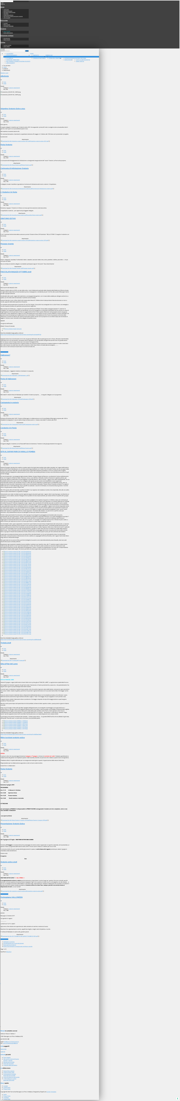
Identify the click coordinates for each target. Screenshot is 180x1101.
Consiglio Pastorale (8, 26)
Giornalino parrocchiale (9, 12)
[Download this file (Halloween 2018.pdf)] (12, 399)
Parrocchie (4, 20)
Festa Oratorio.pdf (27, 165)
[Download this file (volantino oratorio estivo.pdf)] (14, 891)
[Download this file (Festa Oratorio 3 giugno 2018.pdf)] (15, 820)
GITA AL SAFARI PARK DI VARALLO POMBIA (18, 452)
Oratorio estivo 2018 (9, 862)
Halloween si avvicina (8, 942)
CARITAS (3, 1052)
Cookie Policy (6, 1087)
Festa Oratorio (6, 145)
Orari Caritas (6, 46)
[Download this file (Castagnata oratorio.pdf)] (13, 424)
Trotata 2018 (6, 643)
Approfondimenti (7, 11)
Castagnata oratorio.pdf (31, 424)
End (10, 952)
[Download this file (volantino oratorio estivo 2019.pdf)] (15, 240)
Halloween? (5, 355)
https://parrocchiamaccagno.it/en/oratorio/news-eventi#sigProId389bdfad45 (21, 639)
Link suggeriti (6, 17)
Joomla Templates (51, 1092)
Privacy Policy (6, 1089)
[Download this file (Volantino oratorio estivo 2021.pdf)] (15, 141)
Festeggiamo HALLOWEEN (12, 897)
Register (3, 73)
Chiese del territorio (8, 15)
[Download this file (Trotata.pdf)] (9, 660)
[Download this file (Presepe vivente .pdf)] (12, 268)
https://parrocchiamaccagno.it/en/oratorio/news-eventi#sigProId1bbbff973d (21, 334)
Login (6, 73)
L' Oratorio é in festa (9, 192)
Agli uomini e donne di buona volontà (13, 16)
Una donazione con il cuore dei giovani (13, 943)
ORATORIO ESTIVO (8, 218)
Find (27, 50)
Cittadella (5, 13)
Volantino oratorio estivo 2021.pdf (39, 141)
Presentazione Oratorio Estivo (13, 824)
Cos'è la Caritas (7, 45)
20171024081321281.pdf (31, 936)
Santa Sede (3, 1049)
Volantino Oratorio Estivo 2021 (13, 109)
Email (4, 83)
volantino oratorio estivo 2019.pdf (39, 240)
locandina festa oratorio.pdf (34, 215)
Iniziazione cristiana (7, 35)
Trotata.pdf (21, 660)
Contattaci (6, 1097)
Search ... (3, 51)
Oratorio (3, 29)
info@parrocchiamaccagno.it (11, 1042)
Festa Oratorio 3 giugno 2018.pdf (38, 820)
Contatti (5, 23)
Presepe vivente (7, 244)
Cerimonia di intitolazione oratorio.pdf (42, 188)
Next (8, 952)
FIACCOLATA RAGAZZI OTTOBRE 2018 (16, 272)
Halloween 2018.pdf (28, 399)
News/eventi (6, 24)
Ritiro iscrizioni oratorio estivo (13, 738)
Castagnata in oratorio (10, 403)
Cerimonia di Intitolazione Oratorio (15, 168)
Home (2, 7)
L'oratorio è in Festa (9, 428)
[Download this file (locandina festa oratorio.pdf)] (14, 215)
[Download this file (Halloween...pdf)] (10, 375)
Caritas (3, 42)
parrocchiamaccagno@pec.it (10, 1043)
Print (4, 82)
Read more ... (4, 352)
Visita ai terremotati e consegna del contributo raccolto (17, 946)
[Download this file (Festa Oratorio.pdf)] (11, 165)
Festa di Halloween (8, 379)
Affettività (5, 76)
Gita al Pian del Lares (9, 664)
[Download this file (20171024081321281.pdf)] (13, 936)
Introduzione (6, 38)
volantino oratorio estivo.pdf (35, 891)
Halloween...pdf (24, 375)
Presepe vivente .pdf (28, 268)
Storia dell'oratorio (8, 33)
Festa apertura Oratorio (9, 945)
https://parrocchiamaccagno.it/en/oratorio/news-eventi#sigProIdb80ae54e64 (21, 734)
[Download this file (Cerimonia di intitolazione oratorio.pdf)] (16, 188)
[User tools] (1, 195)
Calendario (6, 9)
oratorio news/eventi (14, 88)
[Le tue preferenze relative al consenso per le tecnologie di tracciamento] (177, 1098)
